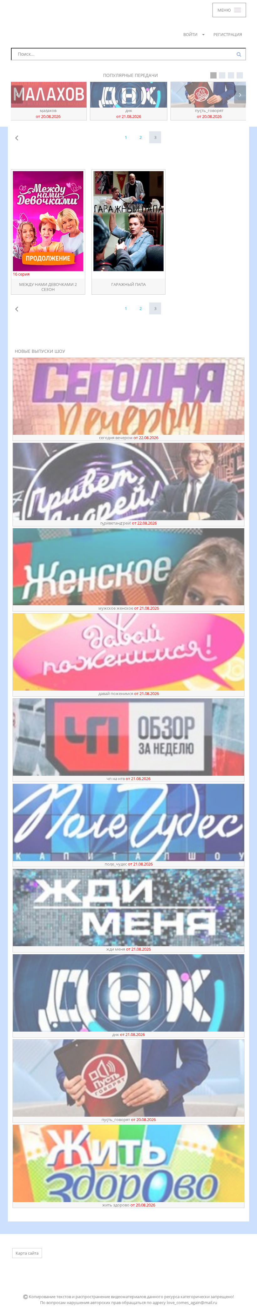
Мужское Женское (128, 608)
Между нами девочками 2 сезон (48, 286)
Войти (190, 34)
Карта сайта (27, 1253)
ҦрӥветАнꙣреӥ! (209, 113)
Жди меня (128, 949)
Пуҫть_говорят (128, 113)
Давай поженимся (128, 693)
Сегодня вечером (128, 437)
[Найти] (239, 54)
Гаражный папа (128, 284)
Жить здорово (128, 1205)
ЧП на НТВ (128, 778)
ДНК (48, 113)
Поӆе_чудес (129, 864)
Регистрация (227, 34)
